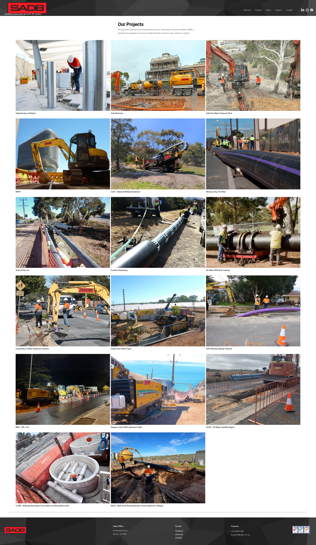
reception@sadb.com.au (240, 535)
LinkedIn (178, 537)
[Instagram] (307, 10)
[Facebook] (312, 10)
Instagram (179, 534)
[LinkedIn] (302, 10)
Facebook (179, 530)
